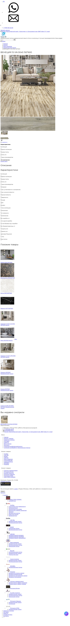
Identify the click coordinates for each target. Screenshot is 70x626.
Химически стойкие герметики (18, 510)
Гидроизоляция (13, 508)
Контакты (6, 445)
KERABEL (6, 463)
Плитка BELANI (8, 460)
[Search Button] (14, 40)
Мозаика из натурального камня (18, 575)
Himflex (6, 454)
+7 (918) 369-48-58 (8, 27)
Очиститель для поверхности (17, 506)
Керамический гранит (15, 521)
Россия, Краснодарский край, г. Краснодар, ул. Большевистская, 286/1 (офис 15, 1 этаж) (25, 31)
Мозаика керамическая (15, 574)
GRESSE (6, 457)
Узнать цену (4, 161)
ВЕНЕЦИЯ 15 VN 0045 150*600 (9, 424)
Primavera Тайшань (9, 474)
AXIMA (6, 456)
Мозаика (6, 464)
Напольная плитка (14, 528)
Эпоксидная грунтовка (15, 509)
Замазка (11, 511)
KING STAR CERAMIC (9, 477)
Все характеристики (5, 160)
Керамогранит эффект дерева (17, 584)
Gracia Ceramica (8, 461)
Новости (6, 442)
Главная (6, 437)
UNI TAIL (6, 455)
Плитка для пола (13, 554)
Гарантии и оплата (9, 440)
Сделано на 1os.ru (5, 481)
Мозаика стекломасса (15, 577)
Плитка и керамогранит (11, 470)
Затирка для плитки (14, 513)
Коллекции (12, 603)
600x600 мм (12, 501)
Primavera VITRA (8, 475)
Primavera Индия (9, 472)
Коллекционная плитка (15, 522)
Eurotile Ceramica (9, 473)
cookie (16, 489)
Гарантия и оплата (8, 610)
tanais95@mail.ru (9, 430)
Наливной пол (13, 515)
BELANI (12, 550)
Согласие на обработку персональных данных (17, 447)
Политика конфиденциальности (13, 446)
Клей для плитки (13, 514)
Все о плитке (7, 443)
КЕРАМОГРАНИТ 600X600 (16, 535)
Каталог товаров (8, 438)
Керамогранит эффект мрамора (18, 582)
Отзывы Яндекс (7, 614)
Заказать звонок (5, 30)
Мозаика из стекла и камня (16, 573)
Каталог (5, 495)
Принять (3, 491)
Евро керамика (8, 459)
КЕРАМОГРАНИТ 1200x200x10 (17, 538)
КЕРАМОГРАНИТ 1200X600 (16, 536)
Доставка (6, 441)
